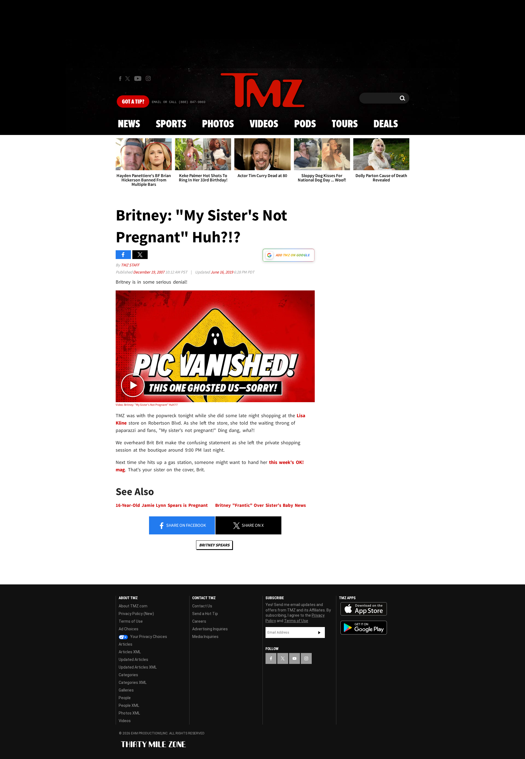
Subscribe (319, 632)
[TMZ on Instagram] (148, 78)
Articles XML (130, 652)
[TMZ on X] (128, 78)
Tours (345, 124)
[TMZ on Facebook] (120, 78)
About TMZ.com (133, 606)
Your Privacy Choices (148, 636)
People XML (129, 705)
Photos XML (129, 713)
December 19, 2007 (149, 272)
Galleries (126, 690)
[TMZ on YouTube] (294, 658)
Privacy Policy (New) (136, 613)
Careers (199, 621)
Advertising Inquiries (210, 629)
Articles (125, 644)
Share (185, 525)
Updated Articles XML (138, 667)
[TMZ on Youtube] (138, 78)
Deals (386, 124)
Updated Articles (133, 659)
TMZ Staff (130, 264)
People (125, 698)
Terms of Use (131, 621)
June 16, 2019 (222, 272)
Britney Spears (214, 545)
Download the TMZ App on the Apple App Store (363, 609)
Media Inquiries (205, 636)
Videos (264, 124)
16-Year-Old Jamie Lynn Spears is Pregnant (162, 505)
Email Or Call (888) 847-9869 (178, 102)
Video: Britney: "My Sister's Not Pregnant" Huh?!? (147, 405)
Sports (171, 124)
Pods (305, 124)
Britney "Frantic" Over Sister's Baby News (260, 505)
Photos (218, 124)
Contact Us (202, 606)
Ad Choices (128, 629)
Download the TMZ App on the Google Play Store (363, 628)
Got (133, 101)
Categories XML (133, 682)
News (129, 124)
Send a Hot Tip (205, 613)
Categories (128, 675)
